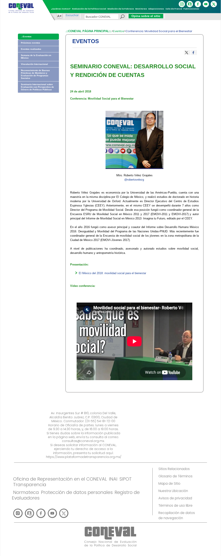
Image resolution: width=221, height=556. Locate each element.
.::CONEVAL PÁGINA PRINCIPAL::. (89, 31)
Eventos (118, 31)
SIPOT (125, 479)
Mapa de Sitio (169, 483)
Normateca (26, 492)
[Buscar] (122, 17)
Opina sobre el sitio (145, 16)
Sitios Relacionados (174, 469)
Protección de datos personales (77, 492)
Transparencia (29, 484)
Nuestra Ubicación (173, 491)
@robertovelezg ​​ (134, 179)
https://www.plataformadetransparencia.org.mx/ (83, 457)
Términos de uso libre (175, 505)
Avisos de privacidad (175, 498)
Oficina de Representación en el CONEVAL (60, 479)
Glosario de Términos (175, 476)
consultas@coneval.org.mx (83, 441)
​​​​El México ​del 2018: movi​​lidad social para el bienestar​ (112, 273)
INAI (113, 479)
